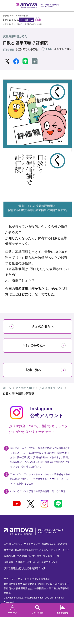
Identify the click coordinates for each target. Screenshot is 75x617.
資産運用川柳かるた (51, 388)
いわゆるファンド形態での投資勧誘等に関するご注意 (38, 491)
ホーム (7, 388)
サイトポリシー (32, 543)
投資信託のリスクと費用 (54, 543)
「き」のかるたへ (41, 326)
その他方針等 (24, 556)
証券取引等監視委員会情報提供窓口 (24, 568)
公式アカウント (50, 562)
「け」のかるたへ (33, 345)
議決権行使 (9, 556)
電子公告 (37, 556)
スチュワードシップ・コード (54, 550)
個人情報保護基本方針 (26, 550)
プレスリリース (51, 556)
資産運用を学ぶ (25, 388)
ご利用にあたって (13, 543)
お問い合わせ (33, 562)
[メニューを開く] (69, 20)
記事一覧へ (33, 370)
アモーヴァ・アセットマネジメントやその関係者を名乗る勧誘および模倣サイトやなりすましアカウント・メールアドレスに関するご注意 (40, 479)
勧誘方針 (8, 550)
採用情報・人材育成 (14, 562)
